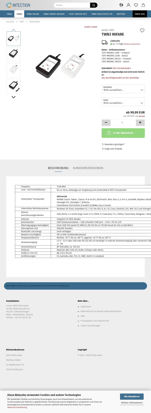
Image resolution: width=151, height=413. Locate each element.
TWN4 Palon (32, 14)
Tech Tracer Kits (78, 14)
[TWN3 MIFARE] (60, 62)
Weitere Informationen (132, 402)
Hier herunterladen (122, 68)
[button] (121, 5)
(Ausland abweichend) (132, 44)
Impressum (86, 306)
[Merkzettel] (136, 5)
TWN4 (9, 14)
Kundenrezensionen (88, 168)
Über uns (140, 14)
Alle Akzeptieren (131, 396)
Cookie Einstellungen (90, 325)
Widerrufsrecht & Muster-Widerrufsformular (101, 311)
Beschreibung (58, 168)
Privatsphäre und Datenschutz (95, 321)
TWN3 (19, 14)
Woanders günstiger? (114, 144)
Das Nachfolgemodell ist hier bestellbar (120, 78)
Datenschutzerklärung (17, 407)
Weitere (121, 14)
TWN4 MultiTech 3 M (101, 14)
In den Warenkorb (123, 132)
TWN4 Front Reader (53, 14)
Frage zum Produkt (113, 149)
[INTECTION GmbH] (19, 5)
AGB (82, 316)
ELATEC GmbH (90, 27)
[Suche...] (93, 5)
